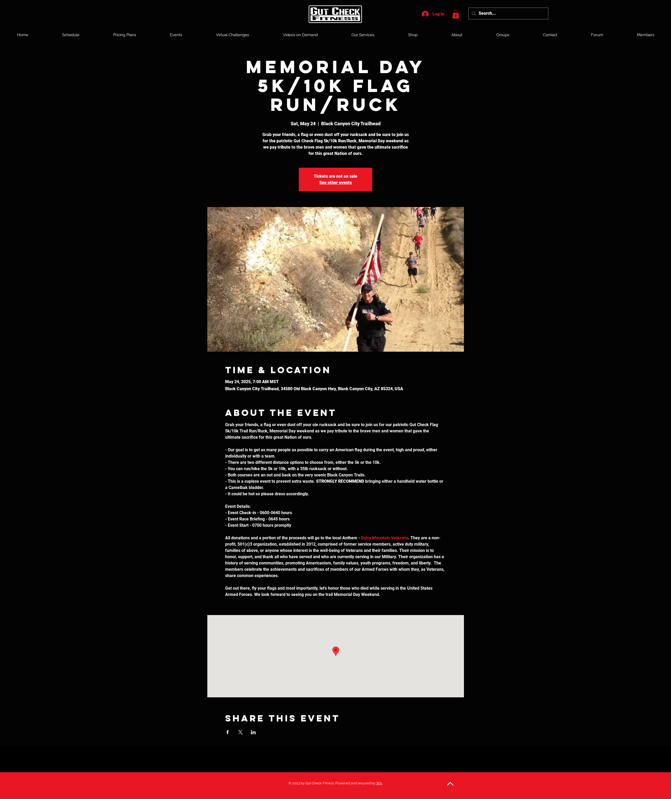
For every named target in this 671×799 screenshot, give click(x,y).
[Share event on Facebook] (227, 732)
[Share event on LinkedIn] (253, 732)
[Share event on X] (240, 732)
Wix (379, 783)
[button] (455, 14)
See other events (335, 182)
